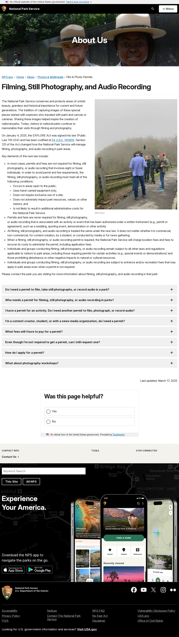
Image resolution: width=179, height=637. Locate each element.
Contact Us (9, 456)
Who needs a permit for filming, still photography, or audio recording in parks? (59, 300)
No (54, 421)
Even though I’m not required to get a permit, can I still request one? (52, 342)
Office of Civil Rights (150, 620)
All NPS (31, 481)
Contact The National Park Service (64, 617)
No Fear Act (100, 616)
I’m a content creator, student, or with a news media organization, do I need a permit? (65, 321)
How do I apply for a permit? (24, 352)
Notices (52, 610)
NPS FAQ (98, 610)
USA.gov (143, 616)
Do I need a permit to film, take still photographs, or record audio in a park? (57, 289)
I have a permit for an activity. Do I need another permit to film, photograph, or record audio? (70, 310)
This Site (11, 481)
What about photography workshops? (31, 363)
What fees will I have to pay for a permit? (34, 331)
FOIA (5, 620)
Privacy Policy (11, 616)
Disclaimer (98, 620)
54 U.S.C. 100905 (63, 140)
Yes (54, 411)
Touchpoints (118, 434)
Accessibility (9, 610)
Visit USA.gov (87, 629)
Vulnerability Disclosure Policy (156, 610)
